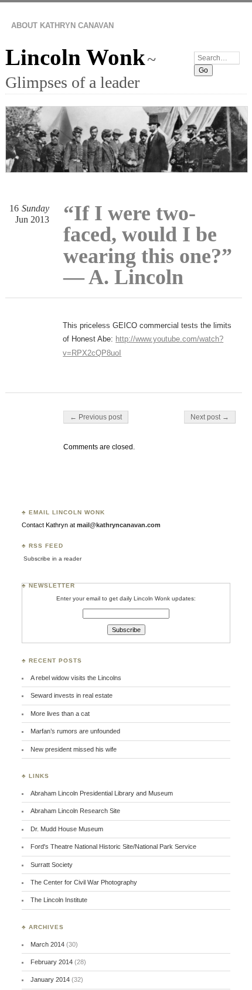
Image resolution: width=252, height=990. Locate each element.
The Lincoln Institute (58, 899)
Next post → (209, 417)
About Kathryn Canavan (62, 25)
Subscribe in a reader (52, 558)
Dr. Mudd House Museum (66, 828)
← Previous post (96, 417)
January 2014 (50, 979)
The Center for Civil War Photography (83, 882)
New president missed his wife (73, 749)
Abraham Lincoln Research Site (75, 810)
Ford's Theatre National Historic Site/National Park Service (113, 846)
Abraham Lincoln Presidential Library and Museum (101, 793)
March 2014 (47, 944)
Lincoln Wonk (75, 57)
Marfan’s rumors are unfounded (75, 731)
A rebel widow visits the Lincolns (75, 677)
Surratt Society (51, 864)
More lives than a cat (60, 713)
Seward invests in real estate (71, 695)
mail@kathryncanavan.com (119, 524)
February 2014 (51, 961)
